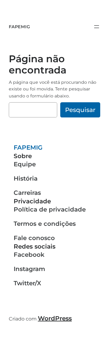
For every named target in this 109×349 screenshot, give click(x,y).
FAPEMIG (19, 26)
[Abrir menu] (96, 26)
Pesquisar (80, 110)
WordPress (55, 318)
